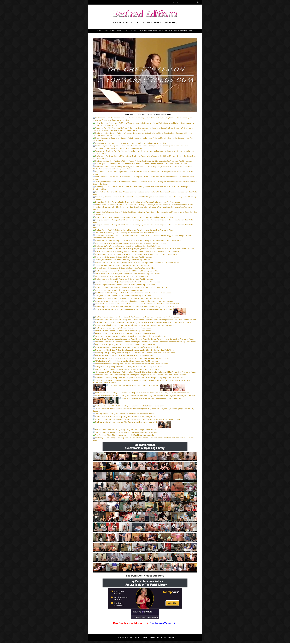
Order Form (170, 637)
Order (191, 31)
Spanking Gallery (130, 31)
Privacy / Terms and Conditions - (154, 637)
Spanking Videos (115, 31)
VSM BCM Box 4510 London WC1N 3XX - (129, 637)
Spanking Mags (102, 31)
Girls (161, 31)
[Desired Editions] (145, 10)
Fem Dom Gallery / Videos (148, 31)
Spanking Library (180, 31)
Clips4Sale (168, 31)
